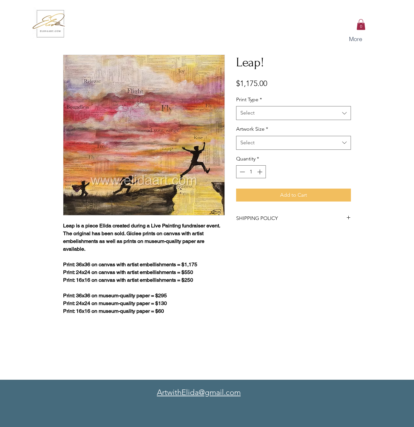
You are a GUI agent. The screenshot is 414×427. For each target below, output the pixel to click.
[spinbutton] (251, 172)
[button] (360, 24)
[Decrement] (241, 172)
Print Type (249, 99)
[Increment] (260, 172)
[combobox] (293, 113)
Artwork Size (252, 129)
